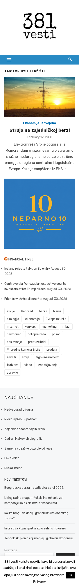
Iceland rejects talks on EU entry (27, 269)
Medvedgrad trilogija (18, 409)
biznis (57, 311)
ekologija (13, 319)
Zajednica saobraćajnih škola (24, 429)
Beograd (27, 311)
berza (43, 311)
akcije (11, 311)
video (28, 365)
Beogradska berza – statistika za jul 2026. (34, 488)
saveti (11, 357)
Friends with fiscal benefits (23, 299)
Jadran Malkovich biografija (23, 439)
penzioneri (14, 334)
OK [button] (70, 575)
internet (13, 327)
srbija (25, 357)
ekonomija (32, 319)
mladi (66, 327)
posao (56, 334)
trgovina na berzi (47, 357)
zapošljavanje (47, 365)
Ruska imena (13, 468)
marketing (49, 327)
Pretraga (10, 550)
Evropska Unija (56, 319)
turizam (12, 365)
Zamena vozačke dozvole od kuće (28, 448)
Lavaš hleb (11, 458)
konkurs (30, 327)
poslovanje (14, 342)
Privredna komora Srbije (23, 349)
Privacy (39, 581)
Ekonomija (31, 123)
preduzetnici (37, 342)
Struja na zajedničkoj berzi (39, 130)
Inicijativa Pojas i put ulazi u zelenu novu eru (35, 528)
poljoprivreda (37, 334)
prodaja (52, 349)
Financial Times (21, 259)
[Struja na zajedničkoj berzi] (39, 97)
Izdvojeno (48, 123)
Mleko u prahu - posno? (20, 419)
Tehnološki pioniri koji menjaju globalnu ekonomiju (38, 538)
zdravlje (12, 372)
